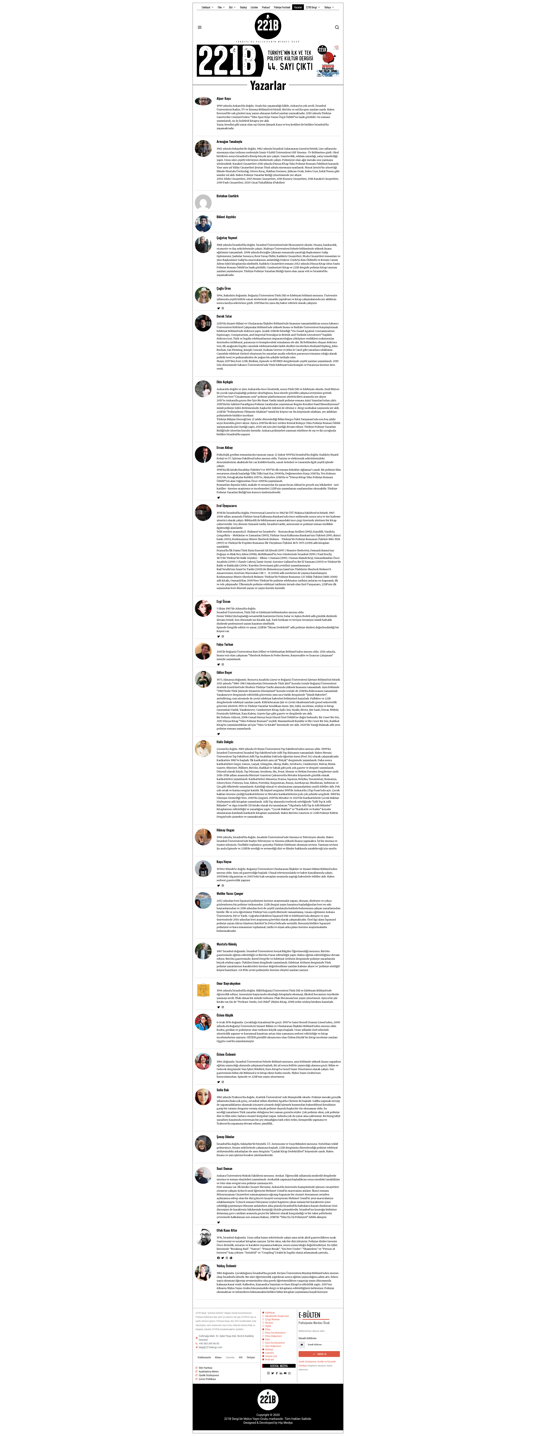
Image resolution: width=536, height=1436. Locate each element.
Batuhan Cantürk (228, 195)
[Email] (289, 1373)
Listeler (254, 7)
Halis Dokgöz (225, 741)
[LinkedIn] (281, 1373)
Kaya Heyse (224, 861)
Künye (218, 1357)
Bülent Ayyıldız (226, 216)
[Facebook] (277, 1373)
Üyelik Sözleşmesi (307, 1361)
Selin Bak (223, 1089)
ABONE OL (322, 1354)
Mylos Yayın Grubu (256, 1419)
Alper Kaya (224, 98)
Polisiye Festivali (282, 7)
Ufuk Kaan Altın (227, 1230)
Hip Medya (285, 1422)
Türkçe (327, 7)
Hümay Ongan (225, 830)
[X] (273, 1373)
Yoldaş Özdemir (227, 1265)
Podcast (266, 7)
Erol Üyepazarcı (227, 505)
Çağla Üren (224, 288)
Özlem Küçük (225, 1015)
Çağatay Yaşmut (227, 237)
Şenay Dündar (225, 1136)
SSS (241, 1357)
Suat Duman (224, 1168)
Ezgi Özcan (223, 601)
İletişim (251, 1357)
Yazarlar (298, 7)
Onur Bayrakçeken (228, 983)
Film (220, 7)
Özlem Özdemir (226, 1054)
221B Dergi (311, 7)
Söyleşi (243, 7)
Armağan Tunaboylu (229, 141)
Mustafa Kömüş (227, 944)
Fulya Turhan (225, 644)
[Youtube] (285, 1373)
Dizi (231, 7)
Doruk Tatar (224, 316)
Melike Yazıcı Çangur (230, 893)
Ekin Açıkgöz (225, 381)
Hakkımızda (204, 1357)
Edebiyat (206, 7)
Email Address (307, 1338)
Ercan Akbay (225, 447)
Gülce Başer (224, 672)
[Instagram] (268, 1373)
